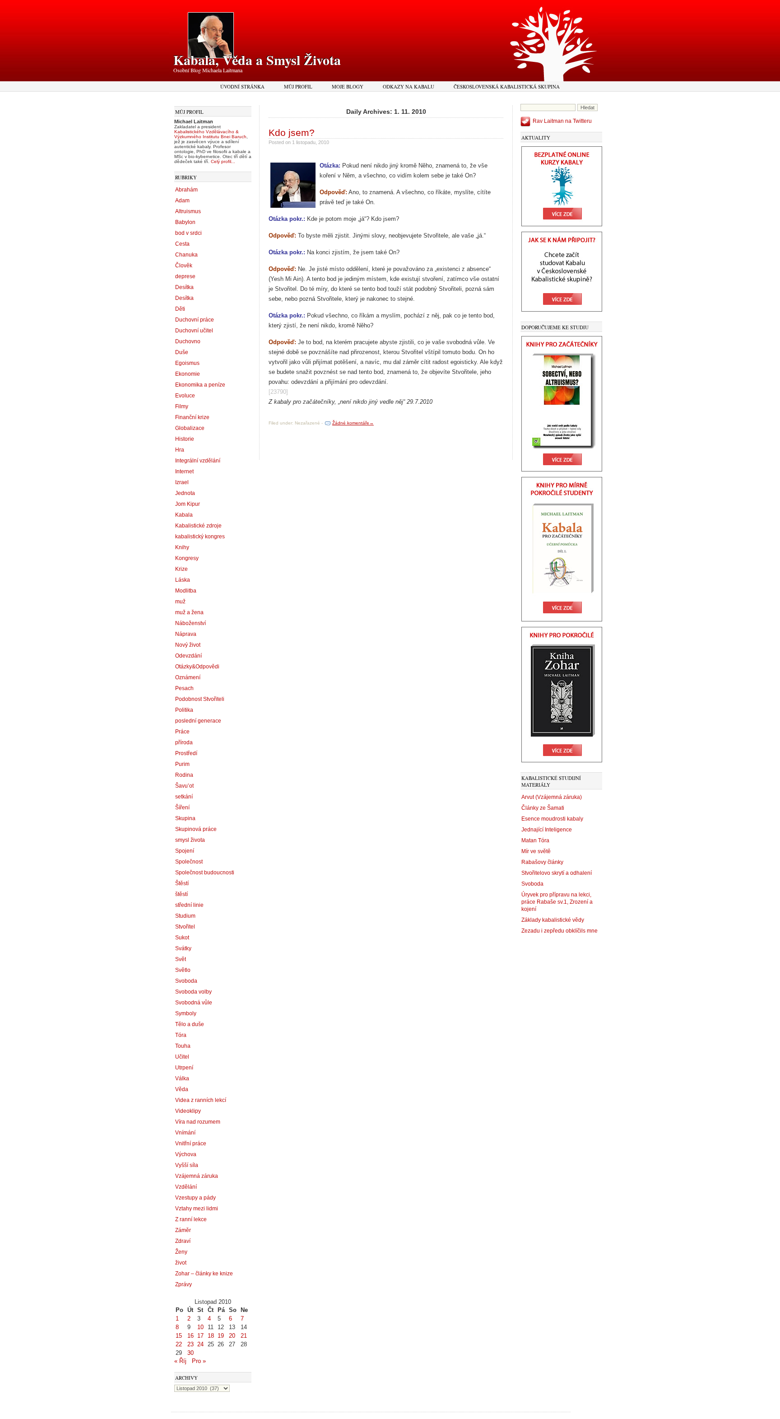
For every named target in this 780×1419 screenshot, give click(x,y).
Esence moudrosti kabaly (552, 819)
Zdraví (182, 1241)
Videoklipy (188, 1111)
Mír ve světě (536, 851)
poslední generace (198, 721)
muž (180, 601)
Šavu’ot (184, 786)
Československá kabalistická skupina (507, 86)
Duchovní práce (194, 320)
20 (232, 1335)
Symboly (185, 1013)
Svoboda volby (193, 992)
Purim (182, 764)
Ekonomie (187, 374)
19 (221, 1335)
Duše (181, 352)
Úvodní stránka (242, 86)
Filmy (181, 406)
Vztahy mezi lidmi (196, 1208)
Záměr (183, 1230)
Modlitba (185, 591)
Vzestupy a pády (195, 1198)
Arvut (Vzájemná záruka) (551, 797)
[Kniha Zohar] (561, 760)
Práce (182, 731)
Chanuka (186, 255)
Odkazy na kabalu (408, 86)
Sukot (182, 937)
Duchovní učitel (194, 330)
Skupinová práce (196, 829)
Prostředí (186, 753)
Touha (182, 1046)
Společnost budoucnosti (204, 872)
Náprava (185, 634)
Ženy (181, 1252)
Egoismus (187, 363)
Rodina (184, 775)
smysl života (190, 840)
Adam (182, 200)
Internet (184, 471)
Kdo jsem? (292, 132)
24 (200, 1344)
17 (200, 1335)
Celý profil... (223, 161)
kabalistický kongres (200, 536)
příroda (184, 742)
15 (179, 1335)
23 (190, 1344)
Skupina (185, 818)
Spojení (184, 851)
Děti (180, 309)
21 (244, 1335)
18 (211, 1335)
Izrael (182, 482)
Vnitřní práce (190, 1143)
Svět (180, 959)
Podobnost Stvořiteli (199, 699)
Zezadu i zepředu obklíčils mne (559, 931)
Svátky (183, 948)
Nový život (187, 645)
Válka (182, 1078)
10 (200, 1327)
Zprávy (183, 1284)
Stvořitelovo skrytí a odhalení (556, 873)
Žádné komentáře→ (353, 422)
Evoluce (185, 395)
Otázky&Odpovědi (197, 666)
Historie (184, 439)
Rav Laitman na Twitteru (562, 121)
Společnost (189, 862)
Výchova (185, 1154)
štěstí (181, 894)
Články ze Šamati (542, 808)
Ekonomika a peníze (200, 385)
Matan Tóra (535, 840)
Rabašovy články (542, 862)
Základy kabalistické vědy (552, 920)
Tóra (180, 1035)
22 (179, 1344)
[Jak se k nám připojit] (561, 310)
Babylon (185, 222)
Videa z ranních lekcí (200, 1100)
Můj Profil (298, 86)
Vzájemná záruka (196, 1176)
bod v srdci (188, 233)
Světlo (182, 970)
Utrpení (184, 1067)
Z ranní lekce (191, 1219)
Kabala (184, 515)
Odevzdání (188, 656)
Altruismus (188, 211)
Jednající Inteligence (546, 829)
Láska (182, 580)
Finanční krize (192, 417)
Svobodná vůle (193, 1002)
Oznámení (187, 677)
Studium (185, 916)
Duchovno (187, 341)
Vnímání (185, 1133)
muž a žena (189, 612)
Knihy (182, 547)
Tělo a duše (189, 1024)
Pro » (199, 1361)
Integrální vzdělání (197, 460)
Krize (181, 569)
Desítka (184, 287)
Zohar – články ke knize (204, 1273)
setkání (184, 797)
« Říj (180, 1361)
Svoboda (186, 981)
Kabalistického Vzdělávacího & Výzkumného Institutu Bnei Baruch (210, 134)
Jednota (185, 493)
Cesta (182, 244)
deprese (185, 276)
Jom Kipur (187, 504)
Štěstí (182, 883)
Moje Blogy (347, 86)
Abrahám (186, 190)
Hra (179, 450)
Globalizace (189, 428)
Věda (181, 1089)
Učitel (182, 1057)
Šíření (182, 807)
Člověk (183, 265)
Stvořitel (185, 927)
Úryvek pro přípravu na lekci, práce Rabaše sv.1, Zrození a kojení (557, 902)
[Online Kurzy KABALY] (561, 224)
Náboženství (190, 623)
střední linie (189, 905)
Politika (184, 710)
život (180, 1263)
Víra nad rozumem (197, 1122)
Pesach (184, 688)
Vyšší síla (186, 1165)
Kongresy (187, 558)
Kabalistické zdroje (198, 526)
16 (190, 1335)
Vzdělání (186, 1187)
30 (190, 1352)
